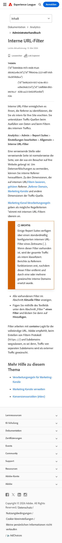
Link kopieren (34, 55)
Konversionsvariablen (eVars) (29, 396)
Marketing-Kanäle (18, 191)
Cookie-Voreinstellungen (19, 518)
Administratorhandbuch (26, 32)
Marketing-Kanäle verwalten (29, 389)
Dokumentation (16, 27)
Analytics (35, 27)
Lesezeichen (17, 55)
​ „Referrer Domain (37, 186)
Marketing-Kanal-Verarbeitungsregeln (29, 202)
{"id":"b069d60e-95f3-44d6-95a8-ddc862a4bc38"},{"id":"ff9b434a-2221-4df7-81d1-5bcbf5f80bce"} (30, 72)
